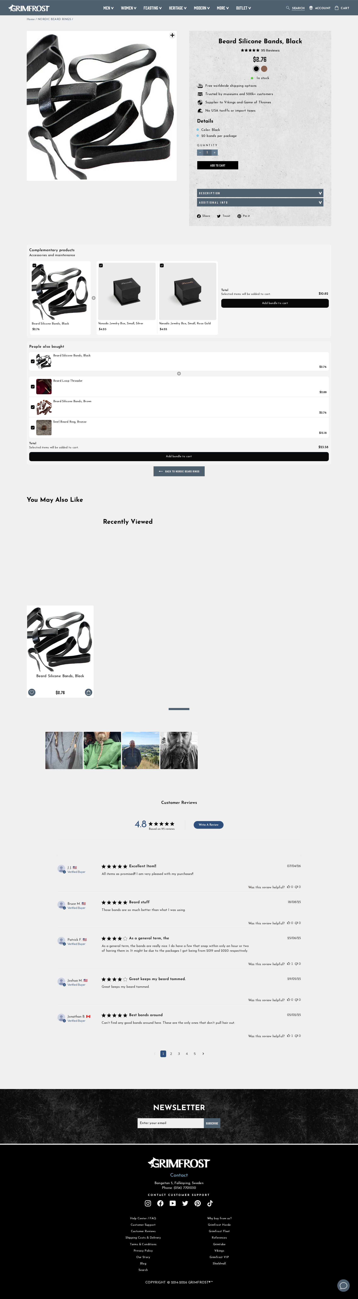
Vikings (219, 1250)
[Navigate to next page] (203, 1054)
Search (143, 1270)
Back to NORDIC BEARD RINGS (182, 471)
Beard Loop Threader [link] (68, 380)
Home (31, 19)
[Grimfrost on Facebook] (160, 1203)
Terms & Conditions (143, 1244)
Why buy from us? (219, 1218)
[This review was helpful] (288, 887)
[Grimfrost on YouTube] (173, 1203)
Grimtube (219, 1244)
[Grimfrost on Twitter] (185, 1203)
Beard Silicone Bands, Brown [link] (72, 401)
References (219, 1237)
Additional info (213, 202)
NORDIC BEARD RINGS (54, 19)
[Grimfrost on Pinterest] (198, 1203)
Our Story (143, 1257)
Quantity (207, 145)
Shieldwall (219, 1263)
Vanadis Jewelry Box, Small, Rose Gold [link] (185, 323)
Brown (264, 69)
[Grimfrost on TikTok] (210, 1203)
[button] (64, 750)
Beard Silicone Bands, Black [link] (50, 323)
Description (209, 193)
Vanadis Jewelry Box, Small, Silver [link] (120, 323)
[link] (60, 291)
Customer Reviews (143, 1231)
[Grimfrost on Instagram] (148, 1203)
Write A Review (208, 824)
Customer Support (143, 1225)
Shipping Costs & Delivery (143, 1237)
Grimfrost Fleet (219, 1231)
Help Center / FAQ (143, 1218)
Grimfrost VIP (219, 1257)
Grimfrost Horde (219, 1225)
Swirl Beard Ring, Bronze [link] (70, 421)
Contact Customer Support (179, 1195)
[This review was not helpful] (296, 887)
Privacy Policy (143, 1250)
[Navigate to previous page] (154, 1054)
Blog (143, 1263)
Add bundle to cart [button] (275, 303)
